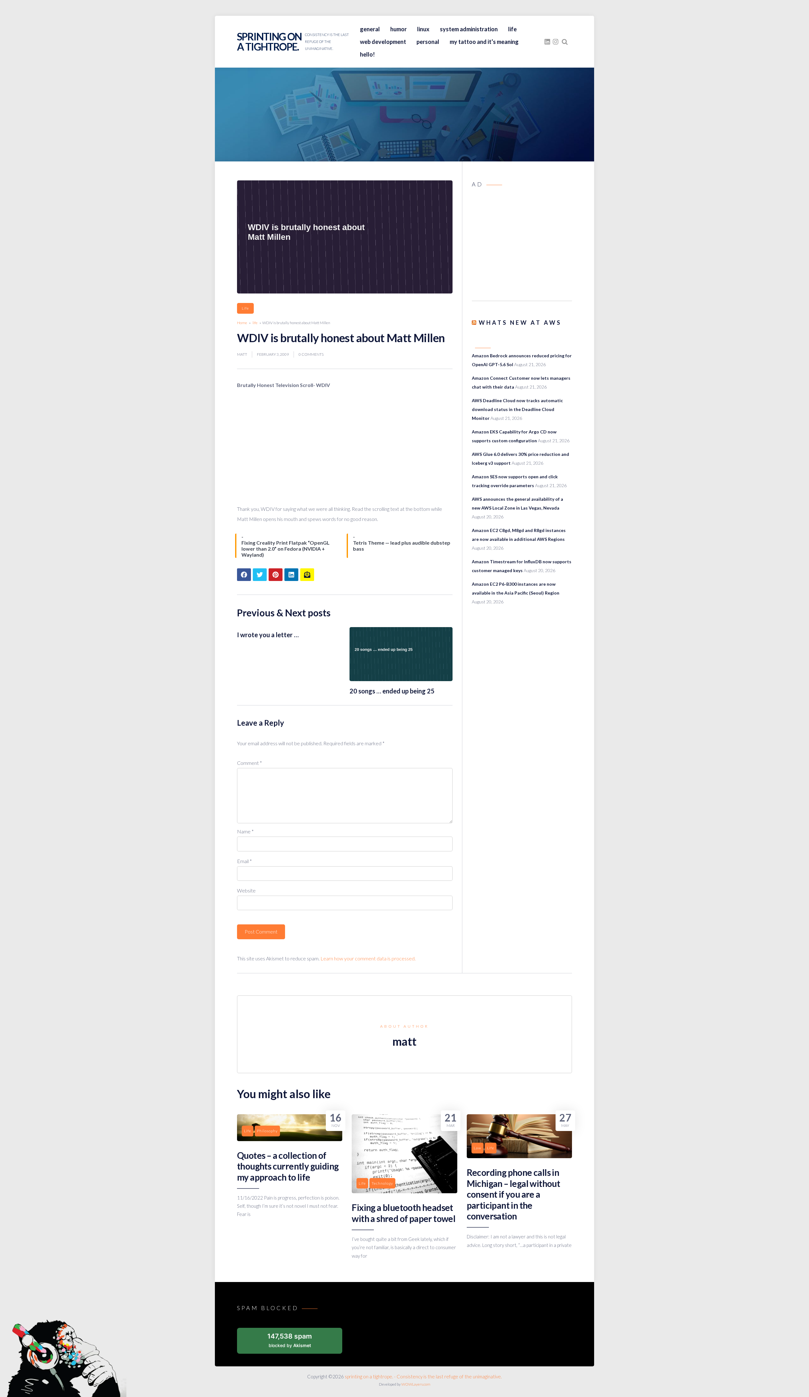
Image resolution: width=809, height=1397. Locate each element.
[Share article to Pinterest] (276, 574)
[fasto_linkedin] (547, 41)
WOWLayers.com (415, 1384)
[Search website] (565, 41)
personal (428, 41)
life (512, 29)
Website (246, 890)
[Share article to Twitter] (260, 574)
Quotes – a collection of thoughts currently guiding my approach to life (287, 1166)
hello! (367, 54)
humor (398, 29)
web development (383, 41)
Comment (249, 763)
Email (244, 861)
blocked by (289, 1340)
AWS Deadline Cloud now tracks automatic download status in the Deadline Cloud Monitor (517, 409)
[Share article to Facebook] (244, 574)
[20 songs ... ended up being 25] (401, 679)
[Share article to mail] (307, 574)
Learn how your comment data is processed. (368, 958)
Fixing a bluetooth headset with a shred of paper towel (403, 1213)
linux (423, 29)
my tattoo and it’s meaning (484, 41)
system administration (469, 29)
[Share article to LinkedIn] (291, 574)
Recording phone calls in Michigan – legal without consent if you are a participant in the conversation (513, 1194)
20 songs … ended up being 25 (392, 691)
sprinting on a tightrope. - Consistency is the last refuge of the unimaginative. (423, 1376)
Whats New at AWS (520, 322)
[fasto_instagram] (555, 41)
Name (245, 831)
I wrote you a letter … (268, 634)
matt (242, 354)
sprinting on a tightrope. (269, 41)
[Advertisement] (522, 246)
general (370, 29)
